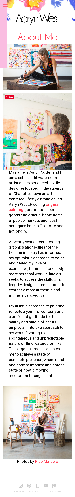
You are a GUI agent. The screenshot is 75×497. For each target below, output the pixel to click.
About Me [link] (37, 36)
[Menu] (5, 5)
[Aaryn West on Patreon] (54, 487)
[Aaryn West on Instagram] (21, 487)
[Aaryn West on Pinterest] (29, 487)
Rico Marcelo (46, 461)
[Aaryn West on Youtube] (46, 487)
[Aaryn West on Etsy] (37, 487)
